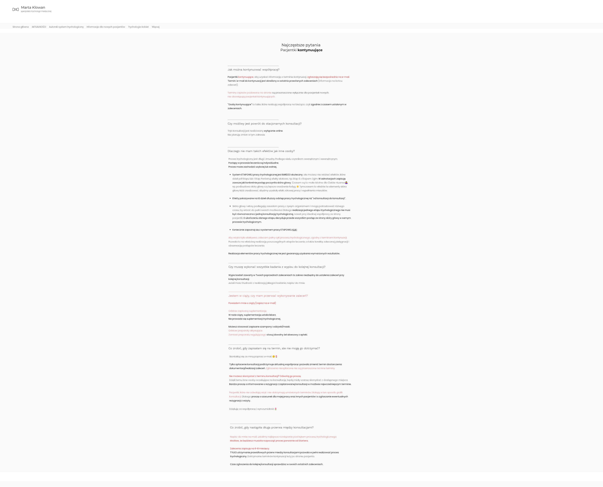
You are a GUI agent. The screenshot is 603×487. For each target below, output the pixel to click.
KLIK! (294, 229)
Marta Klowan (33, 7)
